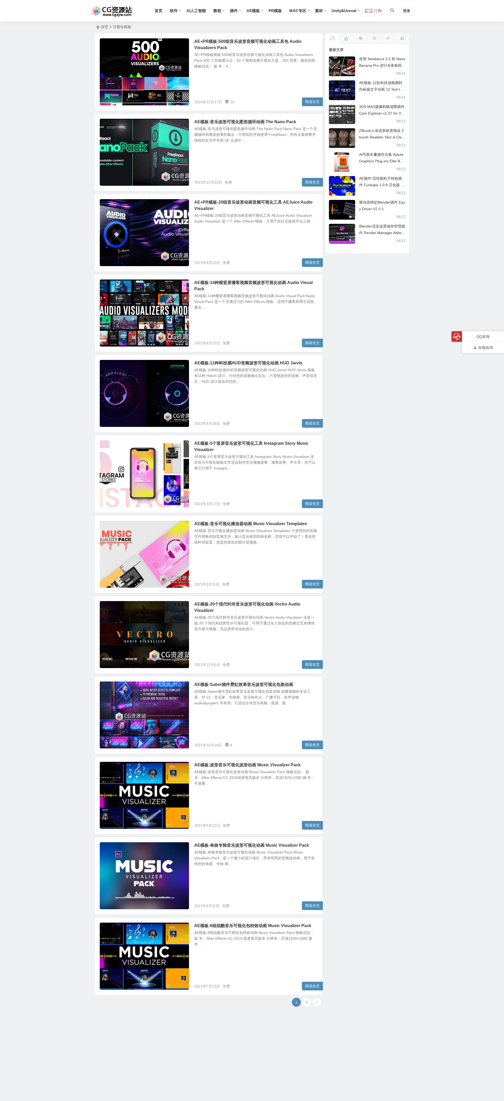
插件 (234, 10)
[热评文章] (374, 38)
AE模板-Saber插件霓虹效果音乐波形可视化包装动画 (243, 684)
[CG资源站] (112, 10)
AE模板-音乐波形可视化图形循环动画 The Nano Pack (245, 122)
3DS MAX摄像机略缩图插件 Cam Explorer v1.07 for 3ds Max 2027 (382, 113)
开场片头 (110, 446)
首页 (158, 10)
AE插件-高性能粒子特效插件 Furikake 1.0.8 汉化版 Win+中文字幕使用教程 (382, 185)
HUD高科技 (112, 366)
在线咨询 (485, 347)
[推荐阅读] (402, 38)
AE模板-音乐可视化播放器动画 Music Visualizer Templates (250, 523)
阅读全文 (312, 102)
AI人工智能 (196, 10)
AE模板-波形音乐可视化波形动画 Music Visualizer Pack (247, 765)
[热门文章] (360, 38)
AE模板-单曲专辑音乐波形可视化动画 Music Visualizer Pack (251, 845)
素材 (319, 10)
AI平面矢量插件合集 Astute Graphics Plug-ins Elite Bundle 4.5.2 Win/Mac (381, 161)
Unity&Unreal (344, 10)
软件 (174, 10)
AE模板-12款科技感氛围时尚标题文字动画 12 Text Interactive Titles (382, 89)
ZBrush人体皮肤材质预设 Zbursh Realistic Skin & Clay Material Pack (381, 137)
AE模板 (253, 10)
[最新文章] (332, 38)
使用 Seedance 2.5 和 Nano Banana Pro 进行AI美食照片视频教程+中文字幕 (382, 65)
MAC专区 (297, 10)
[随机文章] (388, 38)
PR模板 (275, 10)
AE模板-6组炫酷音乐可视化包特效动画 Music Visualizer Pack (252, 925)
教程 (217, 10)
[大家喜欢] (346, 38)
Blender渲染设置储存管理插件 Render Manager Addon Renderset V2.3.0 (382, 232)
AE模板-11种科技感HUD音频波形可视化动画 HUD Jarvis (248, 363)
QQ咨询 (483, 336)
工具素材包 (112, 125)
